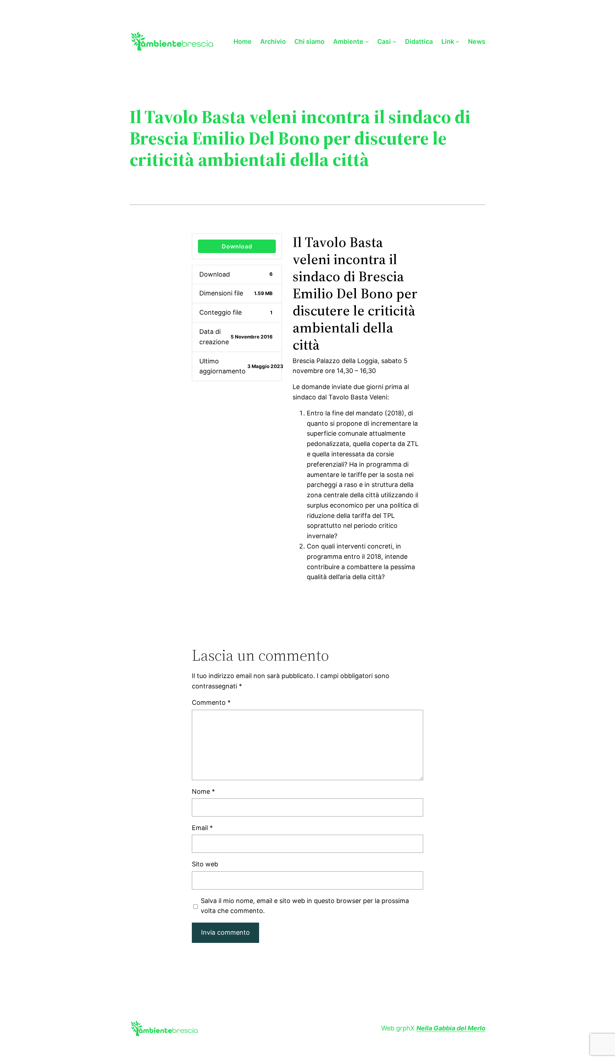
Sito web (205, 864)
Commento (211, 702)
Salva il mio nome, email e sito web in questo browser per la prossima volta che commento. (305, 906)
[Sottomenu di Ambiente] (367, 41)
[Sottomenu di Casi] (394, 41)
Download (237, 246)
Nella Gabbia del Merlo (450, 1028)
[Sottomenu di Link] (457, 41)
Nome (203, 791)
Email (202, 827)
